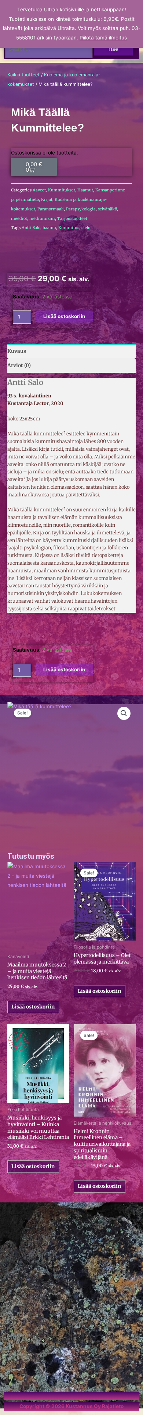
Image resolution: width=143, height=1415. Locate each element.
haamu (49, 227)
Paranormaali (50, 208)
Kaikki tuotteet (23, 74)
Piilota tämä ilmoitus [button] (103, 38)
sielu (86, 227)
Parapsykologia (81, 208)
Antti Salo (31, 227)
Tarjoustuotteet (72, 218)
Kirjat (46, 199)
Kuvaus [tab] (16, 351)
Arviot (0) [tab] (19, 365)
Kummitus (68, 227)
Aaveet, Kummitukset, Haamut (63, 189)
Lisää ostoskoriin (33, 1007)
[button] (124, 713)
